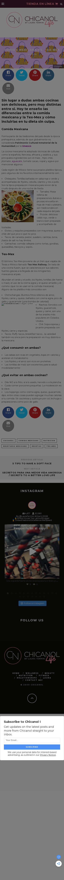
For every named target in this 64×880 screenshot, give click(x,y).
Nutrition (26, 675)
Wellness (32, 673)
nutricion (49, 440)
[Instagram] (55, 575)
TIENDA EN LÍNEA (40, 4)
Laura (47, 678)
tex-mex (51, 446)
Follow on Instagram (34, 603)
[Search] (61, 4)
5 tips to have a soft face (32, 463)
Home (16, 673)
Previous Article (32, 460)
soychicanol (31, 527)
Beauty (50, 673)
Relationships (27, 678)
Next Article (32, 469)
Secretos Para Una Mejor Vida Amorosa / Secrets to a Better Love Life (32, 474)
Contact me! (34, 680)
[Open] (32, 551)
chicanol (8, 440)
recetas (36, 446)
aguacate (17, 161)
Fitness (44, 675)
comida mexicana (29, 440)
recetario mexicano (15, 446)
